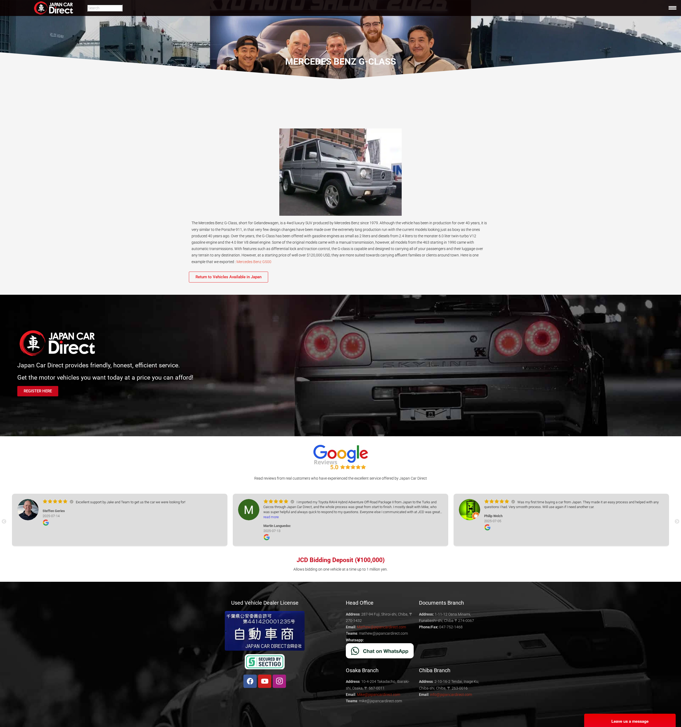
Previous (4, 521)
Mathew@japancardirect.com (381, 627)
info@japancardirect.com (451, 694)
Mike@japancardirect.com (378, 694)
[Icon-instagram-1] (279, 681)
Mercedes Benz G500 (253, 262)
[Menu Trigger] (672, 7)
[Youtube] (264, 681)
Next (677, 521)
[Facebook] (250, 681)
